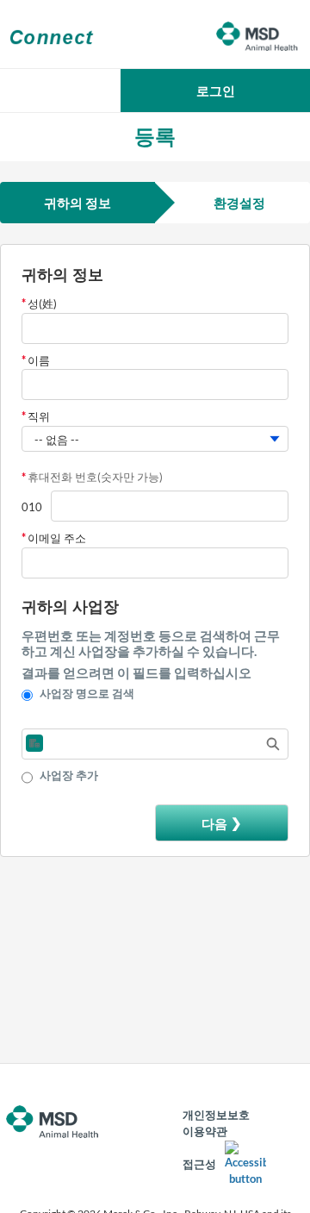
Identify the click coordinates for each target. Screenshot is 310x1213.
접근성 (199, 1164)
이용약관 (205, 1131)
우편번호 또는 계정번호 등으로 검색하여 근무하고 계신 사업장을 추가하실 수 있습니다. (151, 643)
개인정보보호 (216, 1115)
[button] (215, 90)
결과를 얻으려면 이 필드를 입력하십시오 (136, 672)
